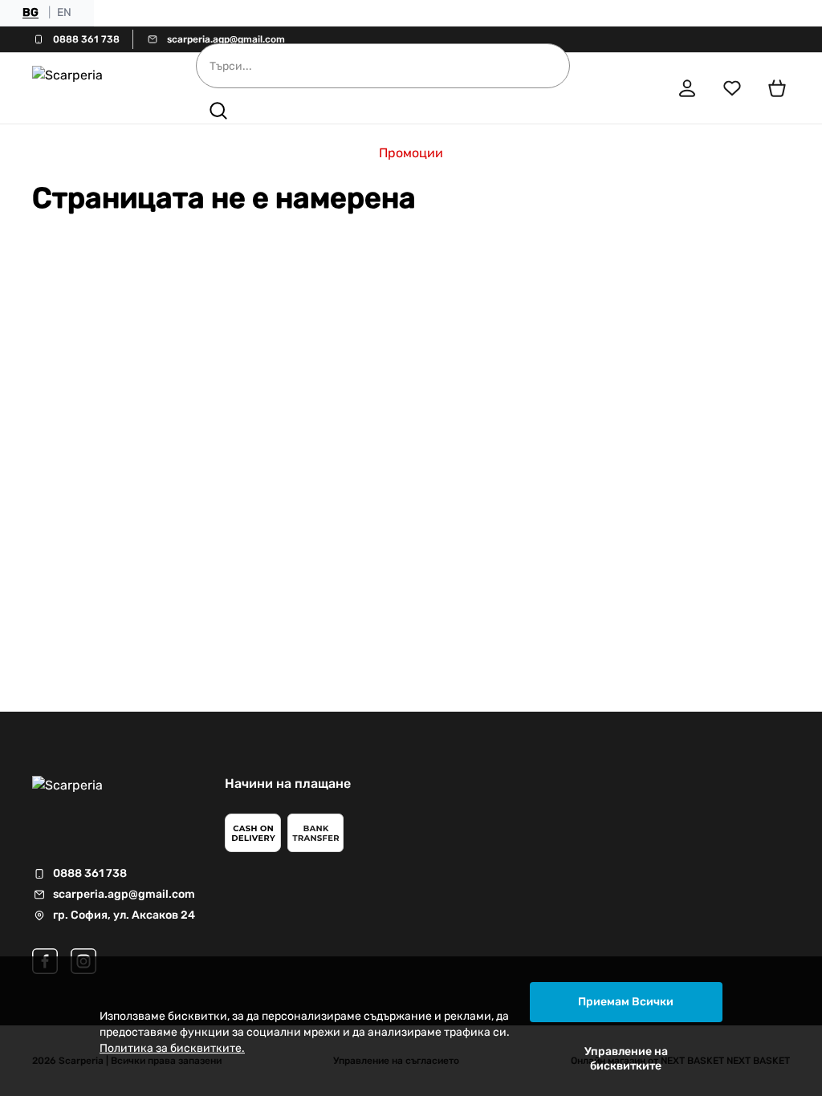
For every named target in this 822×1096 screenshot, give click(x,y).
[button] (218, 110)
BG (30, 12)
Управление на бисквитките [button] (626, 1059)
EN (64, 12)
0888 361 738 (86, 39)
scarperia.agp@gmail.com (226, 39)
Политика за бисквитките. (172, 1048)
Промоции (411, 152)
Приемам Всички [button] (625, 1002)
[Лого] (91, 88)
